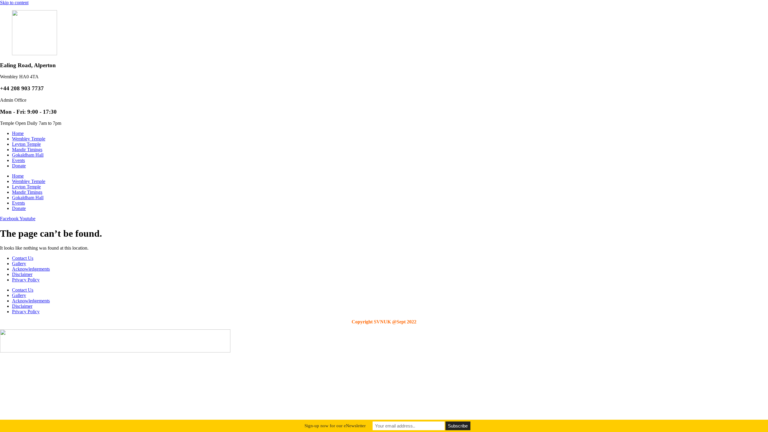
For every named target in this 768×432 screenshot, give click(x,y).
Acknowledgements (31, 269)
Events (18, 160)
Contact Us (22, 258)
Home (18, 133)
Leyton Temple (26, 144)
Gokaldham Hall (28, 155)
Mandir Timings (27, 149)
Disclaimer (22, 274)
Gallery (19, 263)
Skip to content (14, 2)
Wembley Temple (28, 138)
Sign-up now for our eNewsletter (335, 425)
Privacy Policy (26, 279)
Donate (19, 165)
